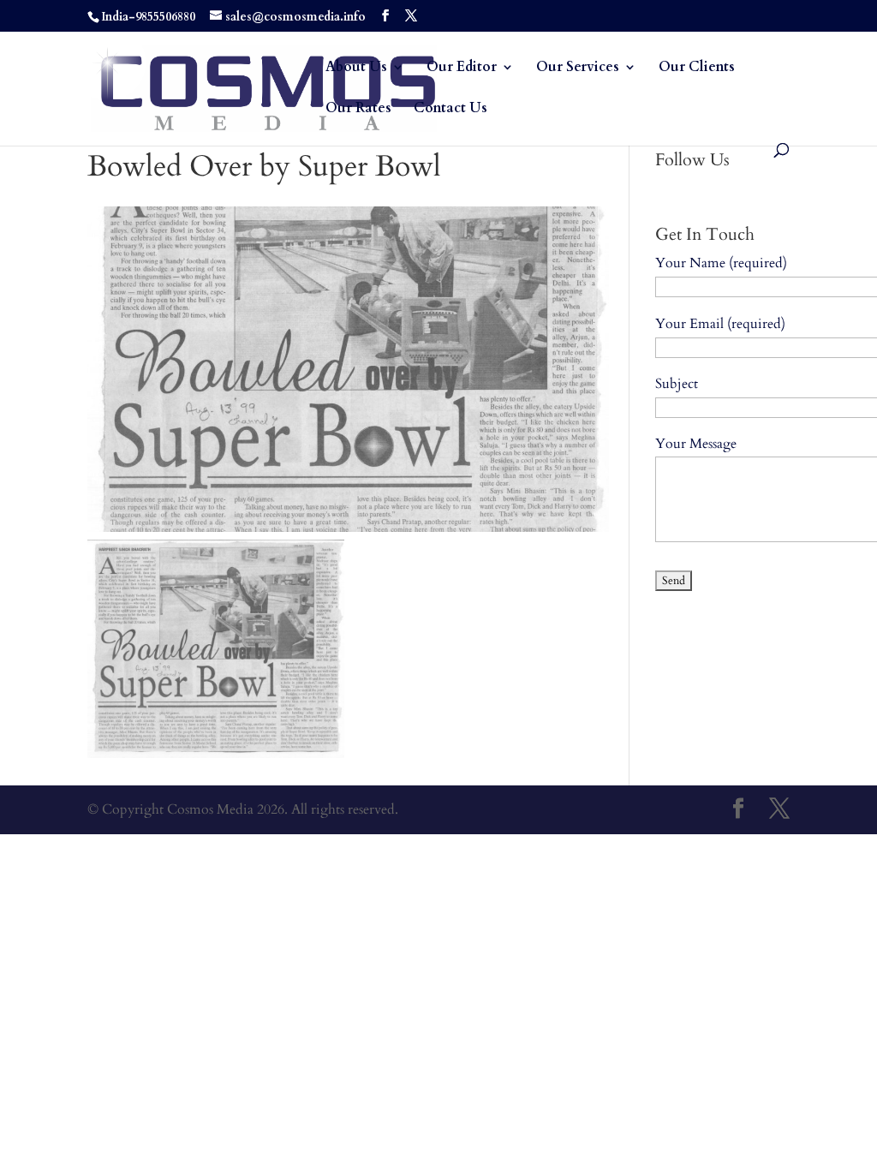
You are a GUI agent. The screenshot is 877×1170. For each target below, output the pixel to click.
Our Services (577, 68)
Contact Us (450, 109)
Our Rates (358, 109)
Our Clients (697, 68)
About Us (356, 68)
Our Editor (462, 68)
